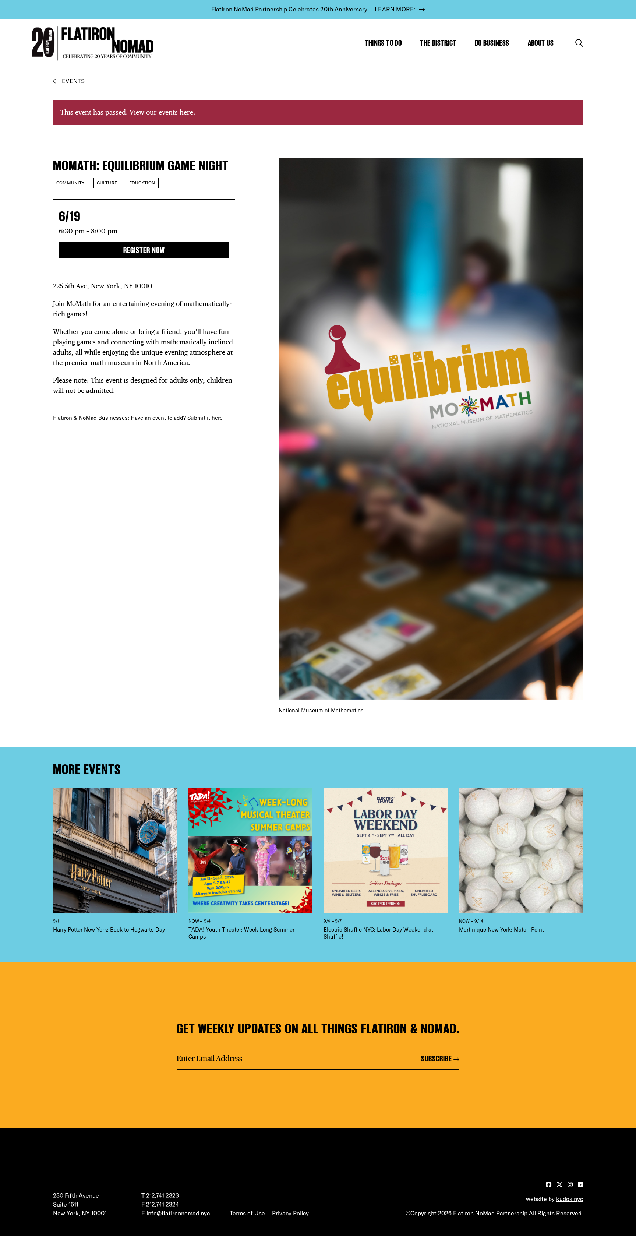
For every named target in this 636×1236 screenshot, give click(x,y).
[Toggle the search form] (579, 43)
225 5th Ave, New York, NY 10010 (102, 286)
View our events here (161, 112)
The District (438, 43)
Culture (107, 183)
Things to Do (383, 43)
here (217, 417)
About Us (541, 43)
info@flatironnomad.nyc (178, 1213)
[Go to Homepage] (91, 43)
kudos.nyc (569, 1198)
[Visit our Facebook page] (549, 1184)
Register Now (144, 250)
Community (70, 183)
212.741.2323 (162, 1195)
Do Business (492, 43)
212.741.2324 (162, 1204)
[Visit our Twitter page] (560, 1184)
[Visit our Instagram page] (571, 1184)
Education (142, 183)
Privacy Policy (290, 1213)
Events (73, 81)
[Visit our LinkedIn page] (580, 1184)
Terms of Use (247, 1213)
